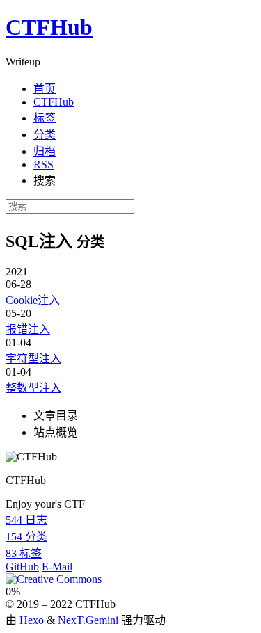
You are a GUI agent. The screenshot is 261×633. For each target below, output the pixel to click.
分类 (44, 135)
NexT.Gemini (88, 620)
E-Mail (57, 566)
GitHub (22, 566)
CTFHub (53, 102)
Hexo (31, 620)
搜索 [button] (44, 180)
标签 (44, 118)
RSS (43, 164)
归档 (44, 151)
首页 (44, 89)
